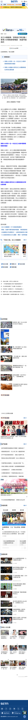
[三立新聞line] (14, 709)
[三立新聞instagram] (10, 709)
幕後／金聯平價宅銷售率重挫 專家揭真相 (14, 230)
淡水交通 (11, 152)
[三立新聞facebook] (6, 709)
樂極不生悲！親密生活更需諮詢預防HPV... (13, 291)
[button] (22, 1)
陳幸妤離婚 (18, 4)
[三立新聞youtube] (2, 709)
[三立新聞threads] (22, 709)
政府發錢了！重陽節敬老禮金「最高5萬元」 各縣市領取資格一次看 (4, 637)
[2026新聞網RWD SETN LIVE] (2, 1)
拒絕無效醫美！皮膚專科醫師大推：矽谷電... (13, 294)
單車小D (11, 116)
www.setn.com (14, 716)
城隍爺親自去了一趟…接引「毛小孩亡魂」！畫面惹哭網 (4, 668)
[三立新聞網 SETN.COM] (1, 4)
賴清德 (14, 510)
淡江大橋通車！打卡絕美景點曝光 (11, 227)
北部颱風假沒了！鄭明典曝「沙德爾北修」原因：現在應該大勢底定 (22, 637)
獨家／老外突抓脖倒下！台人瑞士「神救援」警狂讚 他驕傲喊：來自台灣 (13, 652)
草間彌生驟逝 (10, 4)
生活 (24, 4)
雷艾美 (22, 510)
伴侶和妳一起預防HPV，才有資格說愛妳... (13, 289)
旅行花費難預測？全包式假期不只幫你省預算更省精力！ (13, 668)
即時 (5, 4)
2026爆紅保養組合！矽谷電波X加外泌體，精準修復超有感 (13, 637)
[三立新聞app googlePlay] (16, 713)
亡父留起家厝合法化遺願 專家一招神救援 (14, 235)
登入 (26, 1)
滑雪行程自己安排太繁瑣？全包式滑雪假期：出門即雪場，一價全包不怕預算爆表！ (22, 652)
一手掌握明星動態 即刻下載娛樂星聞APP (13, 284)
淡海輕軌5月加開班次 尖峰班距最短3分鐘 (14, 232)
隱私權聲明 (3, 716)
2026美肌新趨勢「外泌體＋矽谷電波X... (12, 286)
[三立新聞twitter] (18, 709)
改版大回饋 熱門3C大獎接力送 (10, 281)
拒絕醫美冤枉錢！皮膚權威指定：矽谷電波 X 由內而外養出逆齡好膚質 (4, 652)
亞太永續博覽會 (6, 510)
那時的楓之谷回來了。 (7, 495)
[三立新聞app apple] (5, 713)
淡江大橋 (3, 109)
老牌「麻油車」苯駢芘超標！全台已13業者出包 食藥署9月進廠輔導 (22, 668)
